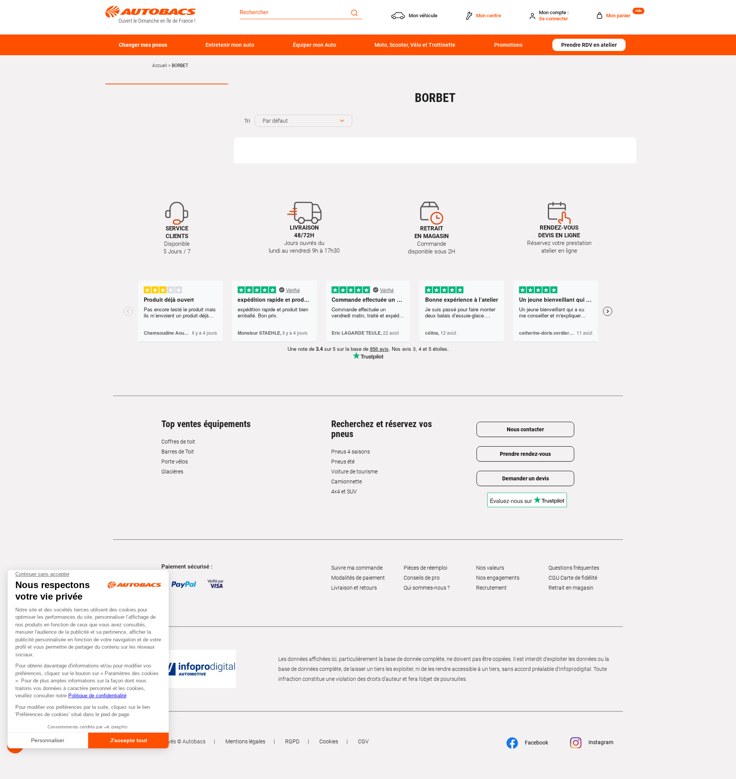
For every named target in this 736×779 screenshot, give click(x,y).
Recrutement (491, 588)
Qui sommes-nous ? (427, 588)
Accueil (159, 65)
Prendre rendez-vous (525, 454)
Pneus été (343, 462)
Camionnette (346, 481)
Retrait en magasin (571, 588)
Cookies (328, 741)
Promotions (508, 45)
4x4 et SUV (344, 491)
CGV (363, 741)
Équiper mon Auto (314, 45)
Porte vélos (174, 462)
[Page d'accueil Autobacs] (150, 13)
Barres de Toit (177, 452)
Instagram (600, 742)
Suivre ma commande (357, 568)
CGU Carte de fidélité (573, 578)
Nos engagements (497, 578)
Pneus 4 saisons (350, 452)
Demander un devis (525, 478)
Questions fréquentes (574, 568)
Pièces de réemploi (425, 568)
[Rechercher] (354, 12)
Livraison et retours (354, 588)
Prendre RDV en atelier (589, 45)
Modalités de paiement (358, 578)
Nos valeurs (490, 568)
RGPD (292, 741)
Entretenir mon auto (229, 45)
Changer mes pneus (143, 45)
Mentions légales (245, 741)
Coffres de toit (178, 442)
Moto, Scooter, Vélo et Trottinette (415, 45)
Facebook (536, 743)
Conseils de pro (422, 578)
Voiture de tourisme (354, 471)
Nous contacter (525, 429)
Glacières (172, 471)
